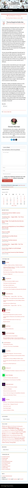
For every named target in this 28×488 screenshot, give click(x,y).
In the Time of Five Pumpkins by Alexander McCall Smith (14, 289)
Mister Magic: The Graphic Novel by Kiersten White (13, 298)
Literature (19, 23)
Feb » (15, 205)
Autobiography (20, 426)
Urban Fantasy (5, 442)
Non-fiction (13, 437)
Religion (3, 439)
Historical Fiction (9, 433)
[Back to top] (25, 485)
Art (11, 426)
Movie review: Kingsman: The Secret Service (12, 353)
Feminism (4, 431)
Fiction (7, 431)
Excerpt (9, 430)
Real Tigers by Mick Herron (8, 285)
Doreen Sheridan (10, 23)
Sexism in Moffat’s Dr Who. (8, 410)
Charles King (5, 467)
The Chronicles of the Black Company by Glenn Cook (14, 370)
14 (14, 200)
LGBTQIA (11, 435)
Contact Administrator (7, 476)
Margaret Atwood (6, 466)
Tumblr (21, 479)
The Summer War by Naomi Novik (10, 287)
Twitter (9, 479)
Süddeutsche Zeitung (11, 440)
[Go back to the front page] (14, 4)
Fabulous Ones (14, 430)
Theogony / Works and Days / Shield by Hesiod (12, 265)
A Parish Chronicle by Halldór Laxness (11, 212)
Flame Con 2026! (6, 231)
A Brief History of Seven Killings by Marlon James (13, 358)
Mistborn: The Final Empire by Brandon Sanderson (13, 402)
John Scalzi (4, 459)
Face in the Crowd (7, 406)
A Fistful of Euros (6, 456)
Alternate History (7, 426)
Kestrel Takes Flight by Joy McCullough (11, 248)
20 (10, 201)
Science (13, 439)
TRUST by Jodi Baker (7, 388)
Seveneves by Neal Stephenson (9, 363)
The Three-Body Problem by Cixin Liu (13, 18)
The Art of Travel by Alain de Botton (10, 377)
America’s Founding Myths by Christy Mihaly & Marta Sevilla (14, 301)
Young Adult (12, 442)
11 (3, 200)
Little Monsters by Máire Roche (9, 236)
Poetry (20, 437)
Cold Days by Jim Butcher (8, 328)
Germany (13, 431)
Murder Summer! (6, 321)
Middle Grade (20, 435)
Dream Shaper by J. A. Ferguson (14, 15)
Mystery (4, 437)
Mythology (9, 437)
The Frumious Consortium (7, 10)
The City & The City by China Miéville (10, 346)
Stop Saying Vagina (7, 408)
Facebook (15, 479)
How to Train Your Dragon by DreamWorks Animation (14, 393)
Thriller (23, 440)
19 (7, 201)
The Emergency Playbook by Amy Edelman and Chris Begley (13, 317)
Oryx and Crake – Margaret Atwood (10, 404)
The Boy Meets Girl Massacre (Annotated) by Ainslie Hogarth (14, 356)
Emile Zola (9, 111)
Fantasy (20, 430)
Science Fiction (19, 439)
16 (20, 200)
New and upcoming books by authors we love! (12, 314)
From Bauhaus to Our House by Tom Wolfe (12, 379)
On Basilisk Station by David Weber (10, 335)
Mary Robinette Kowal (7, 461)
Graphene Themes (10, 486)
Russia (10, 439)
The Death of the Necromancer (9, 240)
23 (20, 201)
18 (3, 201)
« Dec (12, 205)
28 (14, 203)
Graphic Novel (18, 431)
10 (24, 198)
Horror (18, 433)
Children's (5, 428)
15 (17, 200)
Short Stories (4, 440)
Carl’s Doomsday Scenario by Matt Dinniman (13, 252)
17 (24, 200)
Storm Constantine (6, 469)
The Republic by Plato (7, 270)
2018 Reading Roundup (8, 344)
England (5, 430)
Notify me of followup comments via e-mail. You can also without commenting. (13, 177)
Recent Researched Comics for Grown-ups (12, 319)
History (14, 433)
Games (10, 431)
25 (3, 203)
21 (14, 201)
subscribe (10, 178)
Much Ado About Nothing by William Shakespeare (13, 272)
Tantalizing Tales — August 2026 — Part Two (12, 244)
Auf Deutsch (14, 426)
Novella (17, 437)
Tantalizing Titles (18, 440)
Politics (23, 437)
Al (2, 426)
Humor (7, 435)
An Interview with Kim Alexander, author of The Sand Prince (14, 361)
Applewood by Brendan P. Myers (9, 395)
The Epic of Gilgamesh (7, 274)
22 (17, 201)
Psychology (23, 23)
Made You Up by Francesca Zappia (10, 386)
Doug (17, 428)
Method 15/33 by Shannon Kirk (9, 390)
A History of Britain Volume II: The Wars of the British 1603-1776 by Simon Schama (14, 267)
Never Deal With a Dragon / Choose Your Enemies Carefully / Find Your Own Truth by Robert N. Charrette (14, 338)
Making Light (5, 458)
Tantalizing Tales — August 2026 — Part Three (13, 216)
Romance (7, 439)
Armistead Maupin (6, 462)
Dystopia (20, 428)
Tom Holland (5, 464)
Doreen (15, 23)
